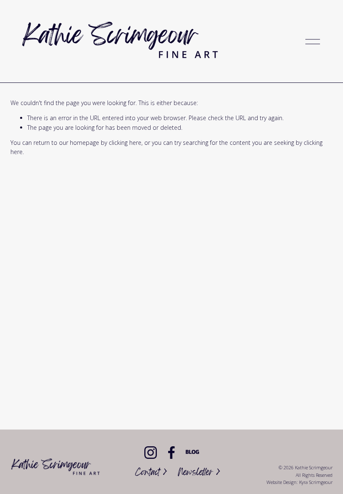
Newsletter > (199, 473)
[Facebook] (171, 452)
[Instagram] (150, 452)
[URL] (192, 452)
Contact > (151, 473)
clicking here (125, 143)
